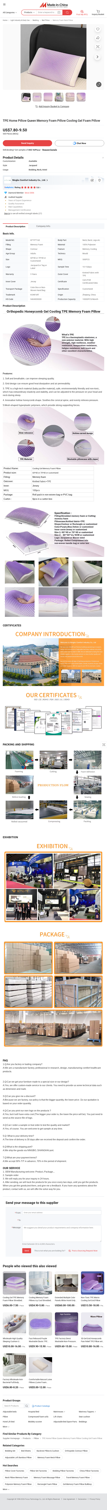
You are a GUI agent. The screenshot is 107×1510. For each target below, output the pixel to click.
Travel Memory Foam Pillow (78, 1477)
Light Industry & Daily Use (20, 20)
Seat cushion (84, 1416)
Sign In (7, 213)
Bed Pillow (46, 20)
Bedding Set (10, 1450)
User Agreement (69, 1499)
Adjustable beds (10, 1411)
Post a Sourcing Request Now (83, 1250)
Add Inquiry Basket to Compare (54, 106)
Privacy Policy (95, 1499)
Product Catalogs (42, 1406)
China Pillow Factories (89, 1470)
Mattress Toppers (86, 1411)
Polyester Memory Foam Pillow (18, 1484)
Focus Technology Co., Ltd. (35, 1499)
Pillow (5, 1416)
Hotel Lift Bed (8, 1421)
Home (5, 20)
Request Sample (49, 150)
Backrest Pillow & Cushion (48, 1450)
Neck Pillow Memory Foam (16, 1477)
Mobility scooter (35, 1421)
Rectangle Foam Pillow (47, 1484)
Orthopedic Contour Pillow (76, 1450)
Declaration (82, 1499)
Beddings (83, 1421)
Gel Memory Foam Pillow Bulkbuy (77, 1484)
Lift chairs (58, 1416)
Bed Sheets (26, 1450)
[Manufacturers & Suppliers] (54, 5)
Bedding (36, 20)
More (5, 1489)
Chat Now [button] (81, 143)
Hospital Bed (33, 1411)
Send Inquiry (27, 143)
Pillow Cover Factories (14, 1470)
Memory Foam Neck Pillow (63, 20)
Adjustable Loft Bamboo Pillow (18, 1457)
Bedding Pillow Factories (63, 1470)
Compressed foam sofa (38, 1416)
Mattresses (58, 1411)
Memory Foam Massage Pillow (47, 1477)
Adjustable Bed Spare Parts (65, 1421)
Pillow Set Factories (38, 1470)
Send (27, 1250)
